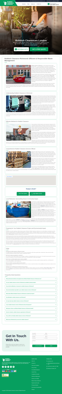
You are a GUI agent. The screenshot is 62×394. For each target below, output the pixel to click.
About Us (33, 4)
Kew (47, 205)
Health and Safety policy (36, 376)
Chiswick (11, 268)
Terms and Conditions (35, 365)
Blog (28, 4)
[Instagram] (8, 367)
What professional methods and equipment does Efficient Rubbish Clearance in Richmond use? (23, 278)
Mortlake (43, 209)
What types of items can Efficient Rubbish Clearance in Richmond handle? (19, 308)
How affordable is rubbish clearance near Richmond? (16, 297)
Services (24, 4)
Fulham (50, 267)
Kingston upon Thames (26, 220)
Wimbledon (33, 220)
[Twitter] (6, 367)
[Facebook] (3, 367)
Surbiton (47, 267)
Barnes (39, 209)
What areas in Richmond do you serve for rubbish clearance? (17, 319)
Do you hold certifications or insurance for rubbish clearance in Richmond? (20, 286)
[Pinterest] (14, 367)
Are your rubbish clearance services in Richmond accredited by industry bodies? (21, 282)
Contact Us (39, 4)
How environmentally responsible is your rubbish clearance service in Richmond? (21, 289)
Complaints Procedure (35, 374)
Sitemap (33, 389)
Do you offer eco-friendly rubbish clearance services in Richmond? (18, 315)
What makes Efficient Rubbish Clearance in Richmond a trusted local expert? (20, 293)
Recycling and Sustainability (36, 387)
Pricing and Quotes (35, 385)
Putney (45, 267)
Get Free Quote (23, 193)
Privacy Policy (34, 367)
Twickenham (43, 205)
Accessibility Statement (36, 369)
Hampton (22, 219)
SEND (51, 345)
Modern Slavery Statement (36, 380)
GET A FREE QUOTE (39, 49)
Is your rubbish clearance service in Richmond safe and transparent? (18, 304)
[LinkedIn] (11, 367)
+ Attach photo (38, 345)
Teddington (18, 219)
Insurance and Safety (35, 378)
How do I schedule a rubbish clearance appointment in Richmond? (18, 312)
